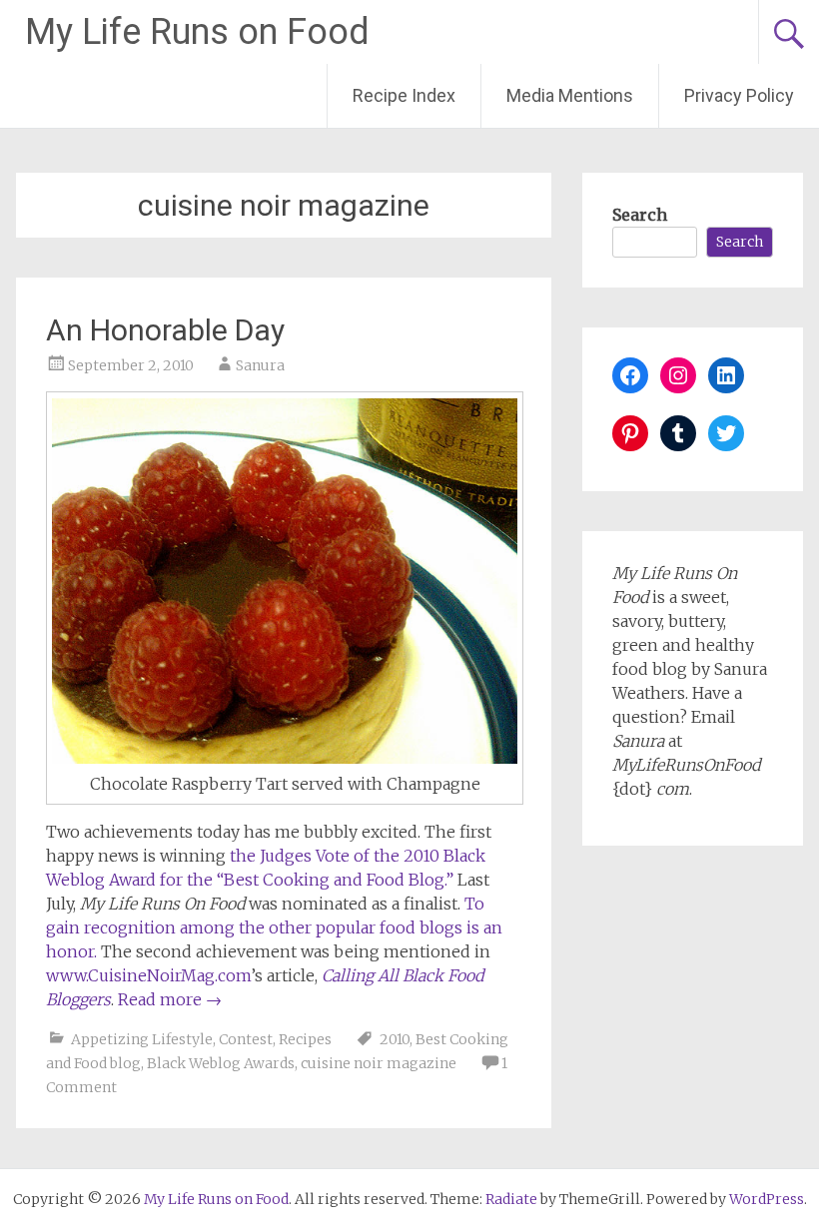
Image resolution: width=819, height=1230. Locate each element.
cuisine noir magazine (378, 1063)
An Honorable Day (165, 329)
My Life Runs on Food (197, 32)
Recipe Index (404, 95)
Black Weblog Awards (221, 1063)
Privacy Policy (739, 95)
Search (639, 215)
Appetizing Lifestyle (142, 1039)
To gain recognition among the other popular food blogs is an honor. (274, 927)
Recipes (305, 1039)
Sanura (260, 365)
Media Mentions (569, 95)
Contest (246, 1039)
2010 (395, 1039)
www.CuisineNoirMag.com (148, 975)
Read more (170, 999)
